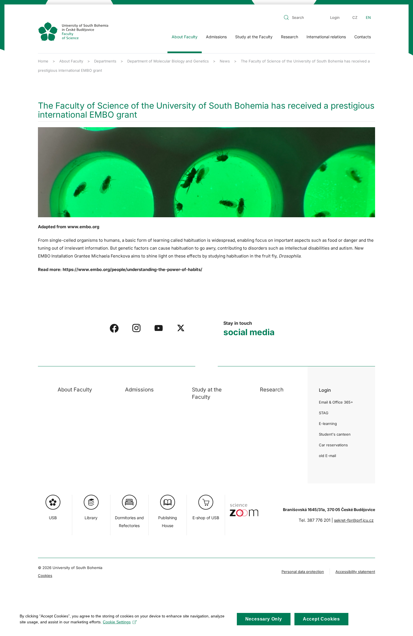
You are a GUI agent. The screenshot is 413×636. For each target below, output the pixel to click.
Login (335, 17)
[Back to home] (73, 31)
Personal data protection (303, 571)
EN (368, 17)
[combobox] (302, 17)
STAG (323, 413)
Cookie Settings (117, 622)
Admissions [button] (216, 36)
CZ (354, 17)
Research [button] (289, 36)
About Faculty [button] (185, 36)
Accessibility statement (355, 571)
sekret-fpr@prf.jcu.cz (354, 520)
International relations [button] (326, 36)
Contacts (362, 36)
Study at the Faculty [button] (254, 36)
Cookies (45, 575)
